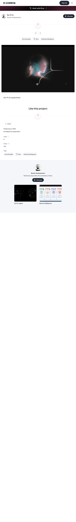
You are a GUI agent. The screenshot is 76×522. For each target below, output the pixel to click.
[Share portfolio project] (40, 33)
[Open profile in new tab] (3, 16)
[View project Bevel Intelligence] (50, 193)
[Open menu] (72, 3)
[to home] (9, 3)
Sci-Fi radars (18, 203)
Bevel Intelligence (45, 203)
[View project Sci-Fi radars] (25, 193)
